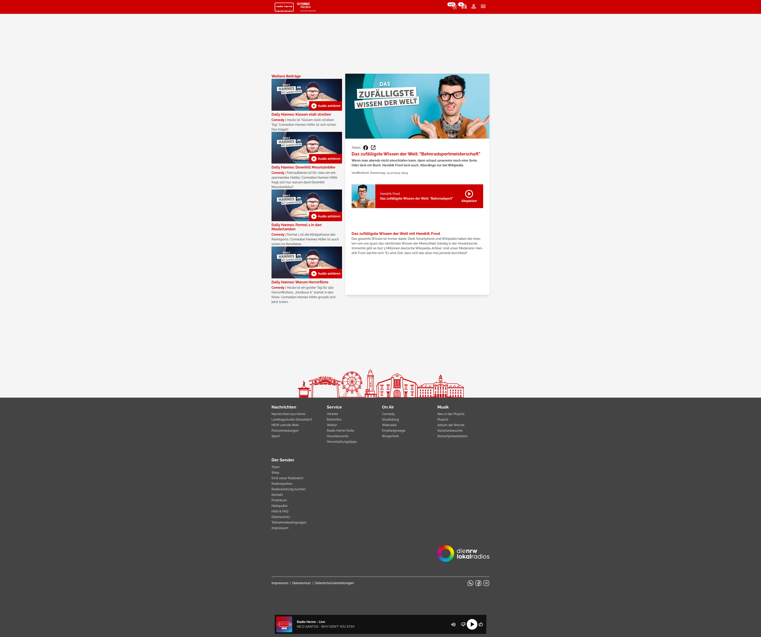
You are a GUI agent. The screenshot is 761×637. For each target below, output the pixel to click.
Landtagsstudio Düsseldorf (292, 419)
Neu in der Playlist (451, 414)
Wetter (332, 425)
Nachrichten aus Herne (288, 414)
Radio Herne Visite (340, 430)
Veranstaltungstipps (342, 442)
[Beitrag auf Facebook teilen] (365, 147)
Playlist (442, 419)
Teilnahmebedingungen (289, 522)
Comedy (388, 414)
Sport (276, 436)
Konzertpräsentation (452, 436)
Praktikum (279, 500)
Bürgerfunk (390, 436)
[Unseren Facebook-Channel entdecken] (478, 583)
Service (334, 407)
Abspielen (469, 195)
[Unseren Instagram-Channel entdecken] (486, 583)
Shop (275, 472)
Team (276, 467)
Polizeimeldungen (285, 430)
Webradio (389, 425)
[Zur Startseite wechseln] (284, 7)
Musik (443, 407)
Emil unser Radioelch (287, 478)
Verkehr (332, 414)
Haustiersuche (337, 436)
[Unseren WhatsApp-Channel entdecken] (470, 583)
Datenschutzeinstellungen (334, 583)
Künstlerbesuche (450, 430)
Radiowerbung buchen (288, 489)
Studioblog (390, 419)
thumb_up (480, 624)
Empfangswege (393, 430)
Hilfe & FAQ (280, 511)
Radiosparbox (282, 484)
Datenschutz (281, 517)
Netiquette (280, 506)
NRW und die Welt (285, 425)
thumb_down (463, 624)
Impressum (280, 528)
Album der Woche (450, 425)
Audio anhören (325, 106)
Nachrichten (284, 407)
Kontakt (277, 495)
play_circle (472, 624)
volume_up (453, 624)
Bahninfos (334, 419)
